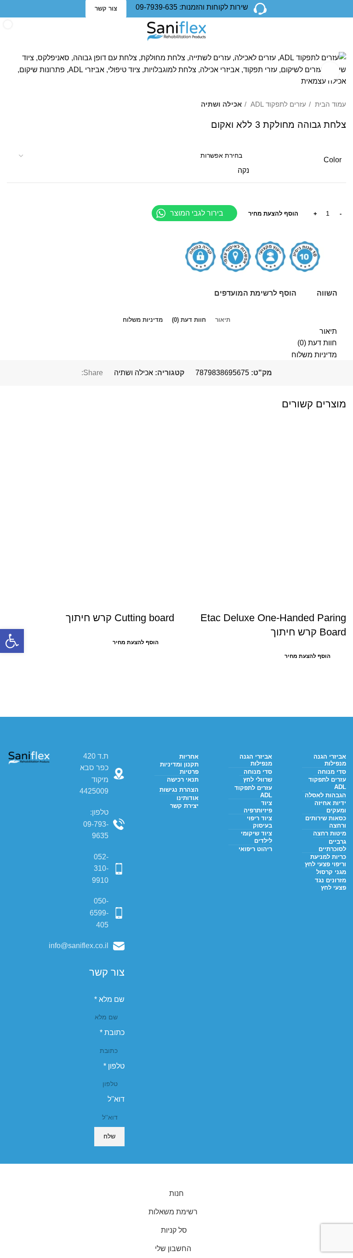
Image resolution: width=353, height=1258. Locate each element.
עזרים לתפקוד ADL (277, 104)
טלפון (114, 1066)
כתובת (112, 1032)
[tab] (222, 316)
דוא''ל (116, 1099)
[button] (12, 641)
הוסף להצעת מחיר (273, 213)
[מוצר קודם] (29, 104)
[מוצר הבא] (11, 104)
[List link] (103, 824)
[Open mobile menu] (342, 31)
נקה (243, 170)
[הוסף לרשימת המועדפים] (284, 599)
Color (333, 160)
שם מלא (109, 999)
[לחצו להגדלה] (330, 71)
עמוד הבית (329, 104)
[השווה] (334, 599)
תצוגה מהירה (309, 599)
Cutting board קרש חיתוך (120, 617)
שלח (109, 1136)
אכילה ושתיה (221, 104)
